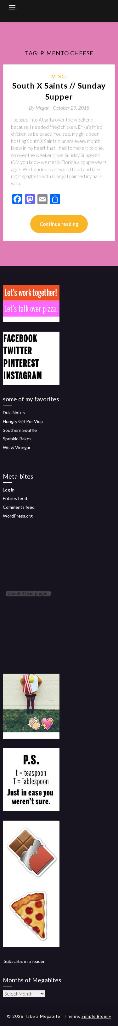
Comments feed (19, 507)
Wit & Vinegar (17, 447)
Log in (8, 489)
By (41, 108)
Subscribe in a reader (24, 961)
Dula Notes (14, 412)
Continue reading (59, 224)
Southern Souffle (20, 430)
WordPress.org (18, 515)
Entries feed (15, 498)
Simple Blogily (96, 1016)
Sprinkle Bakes (17, 438)
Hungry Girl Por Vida (23, 421)
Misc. (59, 76)
